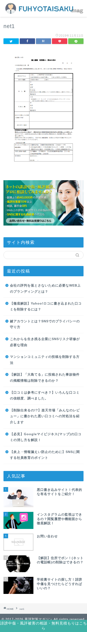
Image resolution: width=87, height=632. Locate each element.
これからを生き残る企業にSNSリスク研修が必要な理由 (45, 342)
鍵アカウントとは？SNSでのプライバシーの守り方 (45, 324)
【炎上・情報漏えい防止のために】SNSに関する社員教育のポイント (45, 455)
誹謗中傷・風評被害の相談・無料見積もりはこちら (43, 625)
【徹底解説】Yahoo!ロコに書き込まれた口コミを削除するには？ (46, 306)
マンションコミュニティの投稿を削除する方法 (45, 360)
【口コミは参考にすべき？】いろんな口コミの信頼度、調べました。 (45, 395)
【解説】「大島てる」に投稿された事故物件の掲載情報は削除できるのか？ (45, 377)
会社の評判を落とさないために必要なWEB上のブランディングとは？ (45, 288)
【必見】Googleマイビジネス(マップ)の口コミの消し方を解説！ (45, 437)
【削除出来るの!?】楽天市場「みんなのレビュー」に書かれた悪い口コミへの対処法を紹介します (45, 416)
